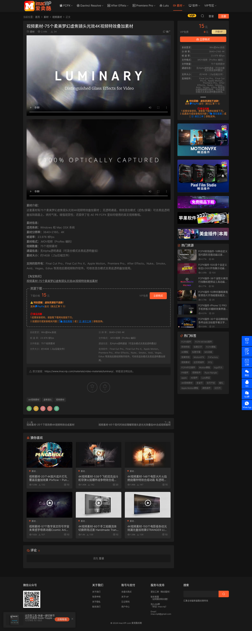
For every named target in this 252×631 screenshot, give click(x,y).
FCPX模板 (211, 347)
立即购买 (158, 295)
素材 (179, 5)
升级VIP (219, 31)
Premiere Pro (144, 5)
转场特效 (185, 347)
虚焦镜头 (48, 399)
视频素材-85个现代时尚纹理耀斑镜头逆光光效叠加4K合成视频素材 (135, 424)
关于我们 (96, 592)
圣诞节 (199, 383)
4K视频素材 (33, 399)
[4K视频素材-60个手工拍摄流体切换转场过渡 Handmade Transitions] (99, 505)
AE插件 (194, 377)
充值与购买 (126, 592)
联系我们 (96, 606)
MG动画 (208, 352)
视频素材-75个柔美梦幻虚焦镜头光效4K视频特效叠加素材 (62, 281)
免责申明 (96, 596)
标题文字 (198, 347)
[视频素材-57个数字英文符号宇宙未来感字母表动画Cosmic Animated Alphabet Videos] (49, 505)
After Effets (118, 5)
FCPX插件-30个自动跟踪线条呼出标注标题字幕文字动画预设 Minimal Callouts (213, 322)
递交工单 (86, 321)
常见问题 (37, 313)
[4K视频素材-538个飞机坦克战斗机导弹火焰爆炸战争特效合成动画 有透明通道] (99, 455)
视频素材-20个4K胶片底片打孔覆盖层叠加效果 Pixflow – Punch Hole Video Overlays (48, 478)
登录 (101, 558)
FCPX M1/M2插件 (203, 341)
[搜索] (202, 16)
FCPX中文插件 (188, 367)
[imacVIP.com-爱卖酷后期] (37, 6)
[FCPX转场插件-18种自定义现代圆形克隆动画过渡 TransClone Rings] (187, 255)
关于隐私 (96, 601)
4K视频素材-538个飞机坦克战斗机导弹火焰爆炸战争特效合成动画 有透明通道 (98, 478)
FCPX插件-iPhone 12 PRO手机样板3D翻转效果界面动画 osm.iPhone (213, 309)
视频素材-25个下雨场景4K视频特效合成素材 (50, 424)
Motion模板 (204, 367)
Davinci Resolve (90, 5)
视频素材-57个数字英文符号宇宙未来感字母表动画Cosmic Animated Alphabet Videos (49, 528)
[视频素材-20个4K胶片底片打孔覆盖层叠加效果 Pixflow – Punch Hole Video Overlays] (49, 455)
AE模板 (184, 352)
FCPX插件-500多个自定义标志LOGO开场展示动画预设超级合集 (212, 268)
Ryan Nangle (211, 372)
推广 (168, 31)
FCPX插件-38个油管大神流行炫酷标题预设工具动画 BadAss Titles (213, 281)
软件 (194, 5)
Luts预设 (206, 377)
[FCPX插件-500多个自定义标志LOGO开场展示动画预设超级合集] (187, 268)
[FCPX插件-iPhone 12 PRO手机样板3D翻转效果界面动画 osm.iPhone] (187, 309)
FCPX (66, 5)
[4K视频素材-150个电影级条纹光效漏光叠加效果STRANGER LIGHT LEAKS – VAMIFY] (148, 505)
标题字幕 (196, 352)
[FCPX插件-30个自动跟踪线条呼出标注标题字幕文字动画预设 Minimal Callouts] (187, 322)
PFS (210, 362)
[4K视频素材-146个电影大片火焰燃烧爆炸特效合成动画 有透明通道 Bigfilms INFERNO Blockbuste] (148, 455)
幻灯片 (218, 388)
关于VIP (125, 596)
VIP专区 (209, 5)
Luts (165, 5)
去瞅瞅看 (62, 619)
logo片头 (218, 367)
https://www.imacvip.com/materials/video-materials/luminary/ (79, 371)
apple (184, 377)
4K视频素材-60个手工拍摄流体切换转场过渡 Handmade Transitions (98, 528)
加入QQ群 (155, 604)
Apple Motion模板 (189, 388)
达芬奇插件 (199, 362)
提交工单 (155, 592)
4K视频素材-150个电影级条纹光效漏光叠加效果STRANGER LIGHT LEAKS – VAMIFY (147, 528)
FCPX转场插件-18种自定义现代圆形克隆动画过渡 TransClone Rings (212, 254)
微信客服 (67, 321)
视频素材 (60, 399)
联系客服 (155, 596)
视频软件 (196, 372)
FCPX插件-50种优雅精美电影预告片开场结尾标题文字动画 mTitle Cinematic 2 (213, 295)
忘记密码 (125, 601)
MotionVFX (199, 357)
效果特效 (185, 357)
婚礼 (221, 383)
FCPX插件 (186, 341)
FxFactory (213, 357)
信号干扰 (211, 383)
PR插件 (184, 372)
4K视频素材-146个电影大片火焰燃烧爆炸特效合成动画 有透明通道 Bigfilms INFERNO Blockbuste (147, 478)
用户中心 (125, 606)
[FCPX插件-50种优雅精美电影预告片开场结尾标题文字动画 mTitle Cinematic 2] (187, 295)
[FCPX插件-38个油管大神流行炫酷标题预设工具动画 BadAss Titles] (187, 282)
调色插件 (206, 388)
